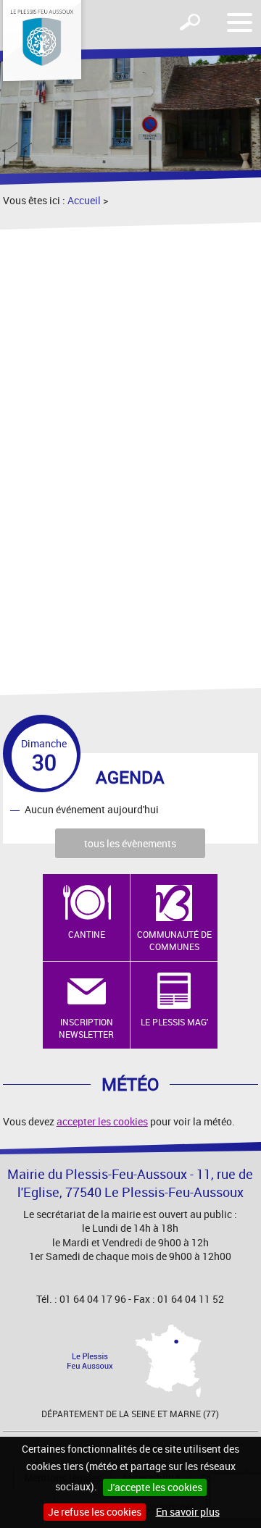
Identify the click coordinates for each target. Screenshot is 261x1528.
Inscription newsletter (86, 1028)
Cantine (86, 934)
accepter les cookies (102, 1121)
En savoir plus (188, 1512)
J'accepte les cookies (154, 1487)
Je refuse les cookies (94, 1512)
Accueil (84, 200)
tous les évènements (130, 843)
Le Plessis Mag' (174, 1022)
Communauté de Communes (174, 940)
